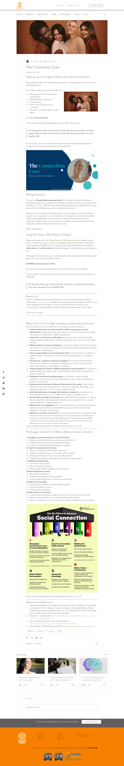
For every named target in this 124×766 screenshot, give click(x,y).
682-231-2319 (78, 748)
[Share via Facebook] (27, 638)
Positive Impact (65, 14)
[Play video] (62, 170)
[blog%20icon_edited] (4, 394)
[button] (105, 14)
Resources (60, 738)
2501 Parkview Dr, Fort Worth (63, 748)
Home (40, 734)
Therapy (53, 14)
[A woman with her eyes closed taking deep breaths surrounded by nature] (31, 666)
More (86, 14)
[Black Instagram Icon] (4, 378)
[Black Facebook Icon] (4, 372)
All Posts (19, 14)
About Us (41, 736)
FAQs (40, 738)
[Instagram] (89, 748)
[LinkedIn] (4, 388)
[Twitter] (91, 748)
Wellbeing (29, 14)
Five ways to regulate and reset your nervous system (29, 678)
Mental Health (42, 14)
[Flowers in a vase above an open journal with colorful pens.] (62, 666)
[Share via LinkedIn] (36, 638)
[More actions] (97, 61)
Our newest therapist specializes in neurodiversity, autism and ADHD (93, 678)
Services (59, 734)
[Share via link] (41, 638)
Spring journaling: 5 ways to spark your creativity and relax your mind (61, 678)
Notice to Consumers (83, 736)
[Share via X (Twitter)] (32, 638)
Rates (59, 736)
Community (40, 631)
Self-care (78, 14)
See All (105, 654)
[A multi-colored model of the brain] (93, 666)
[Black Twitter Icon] (4, 383)
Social (59, 631)
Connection (50, 631)
